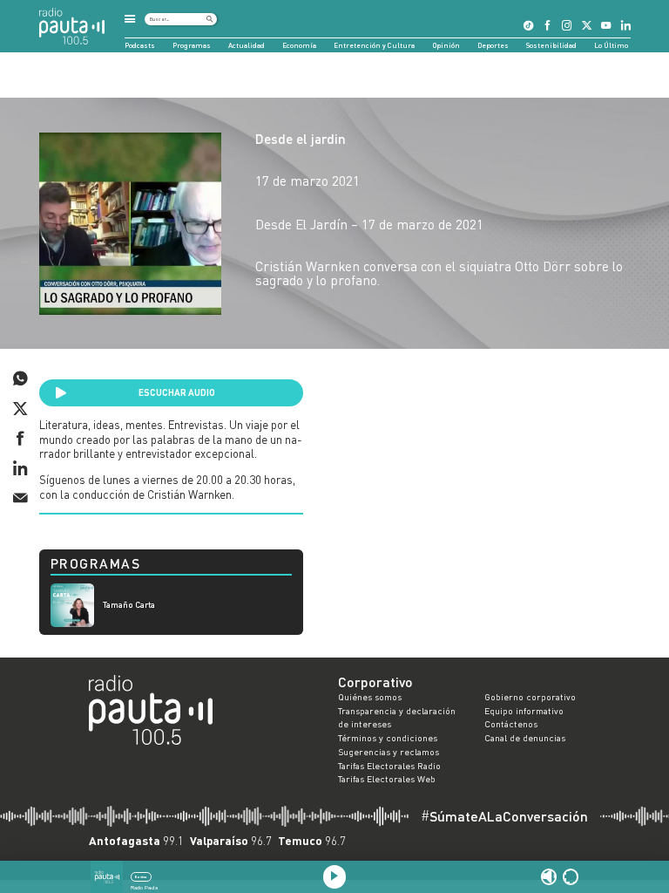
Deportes (493, 45)
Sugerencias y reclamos (388, 751)
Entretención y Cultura (374, 45)
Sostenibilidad (551, 45)
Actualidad (246, 45)
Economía (299, 45)
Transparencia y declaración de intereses (397, 718)
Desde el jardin (300, 139)
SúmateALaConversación (504, 816)
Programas (191, 45)
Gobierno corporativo (530, 697)
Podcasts (140, 45)
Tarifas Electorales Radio (389, 765)
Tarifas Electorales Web (387, 779)
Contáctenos (510, 724)
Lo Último (611, 45)
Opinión (446, 45)
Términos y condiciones (387, 738)
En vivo (140, 877)
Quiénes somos (370, 697)
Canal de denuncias (524, 738)
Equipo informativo (524, 711)
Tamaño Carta (129, 605)
